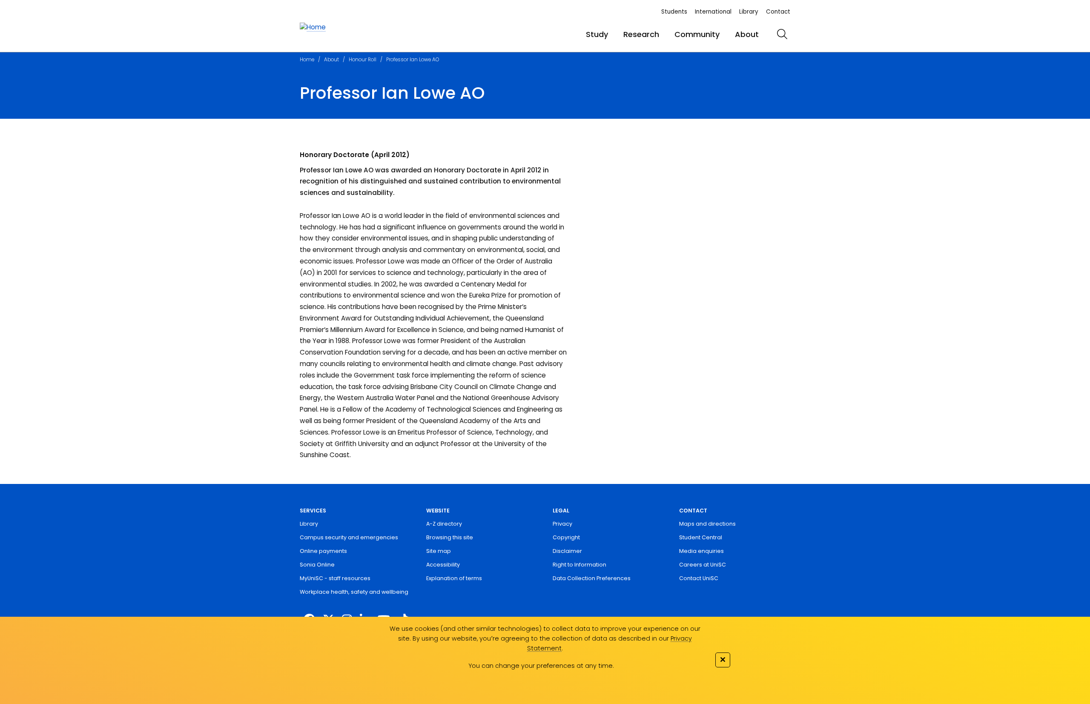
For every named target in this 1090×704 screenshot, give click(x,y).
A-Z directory (444, 523)
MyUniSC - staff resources (335, 578)
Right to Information (579, 564)
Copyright (566, 537)
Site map (438, 551)
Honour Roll (362, 59)
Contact (778, 12)
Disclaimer (567, 551)
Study (597, 34)
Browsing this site (449, 537)
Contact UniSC (698, 578)
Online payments (323, 551)
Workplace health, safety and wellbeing (354, 591)
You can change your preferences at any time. (541, 665)
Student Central (700, 537)
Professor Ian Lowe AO (412, 59)
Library (748, 12)
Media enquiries (701, 551)
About (747, 34)
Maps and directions (707, 523)
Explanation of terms (454, 578)
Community (697, 34)
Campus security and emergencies (349, 537)
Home (307, 59)
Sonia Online (317, 564)
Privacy (562, 523)
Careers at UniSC (702, 564)
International (713, 12)
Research (641, 34)
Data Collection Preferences (592, 578)
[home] (313, 27)
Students (674, 12)
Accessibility (443, 564)
